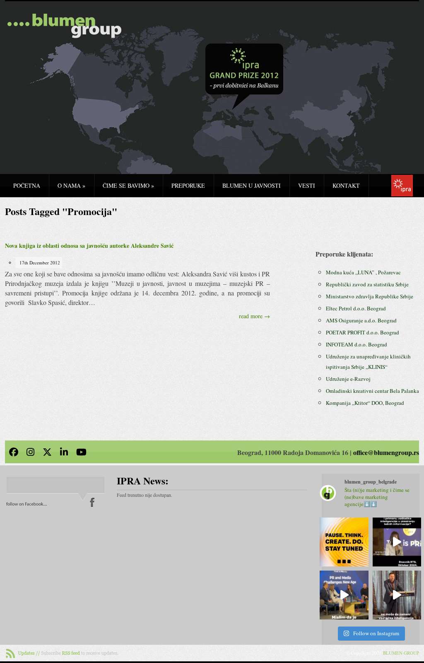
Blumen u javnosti (251, 185)
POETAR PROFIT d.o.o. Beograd (362, 332)
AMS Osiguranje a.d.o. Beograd (361, 320)
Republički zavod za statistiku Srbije (367, 284)
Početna (26, 185)
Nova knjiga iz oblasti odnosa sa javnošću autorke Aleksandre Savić (89, 245)
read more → (254, 316)
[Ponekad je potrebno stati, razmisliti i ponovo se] (344, 542)
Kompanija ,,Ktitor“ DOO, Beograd (365, 403)
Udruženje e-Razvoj (348, 378)
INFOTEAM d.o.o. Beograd (356, 344)
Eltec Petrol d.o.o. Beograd (356, 308)
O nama (71, 185)
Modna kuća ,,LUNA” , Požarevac (363, 272)
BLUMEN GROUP (401, 653)
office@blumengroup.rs (386, 452)
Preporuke (188, 185)
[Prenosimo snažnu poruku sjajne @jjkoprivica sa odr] (344, 595)
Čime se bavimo (128, 185)
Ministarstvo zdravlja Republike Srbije (369, 296)
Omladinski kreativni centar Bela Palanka (372, 390)
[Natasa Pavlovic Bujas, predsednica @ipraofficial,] (397, 542)
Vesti (306, 185)
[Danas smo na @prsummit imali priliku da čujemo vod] (397, 595)
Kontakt (346, 185)
